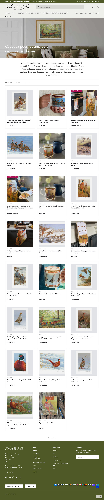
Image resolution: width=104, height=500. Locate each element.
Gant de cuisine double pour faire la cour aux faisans (83, 252)
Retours (35, 450)
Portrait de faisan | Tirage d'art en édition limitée (19, 381)
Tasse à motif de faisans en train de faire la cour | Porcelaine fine (52, 164)
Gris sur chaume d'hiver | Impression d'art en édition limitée (19, 295)
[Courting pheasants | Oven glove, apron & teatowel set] (84, 103)
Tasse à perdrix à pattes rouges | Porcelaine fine (49, 121)
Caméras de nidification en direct (54, 13)
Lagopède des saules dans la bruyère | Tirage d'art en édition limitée (82, 338)
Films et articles (33, 13)
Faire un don (83, 13)
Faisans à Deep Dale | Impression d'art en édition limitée (83, 295)
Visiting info (39, 1)
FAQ (34, 465)
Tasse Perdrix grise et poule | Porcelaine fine (51, 207)
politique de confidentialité (37, 458)
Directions (53, 1)
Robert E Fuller (12, 494)
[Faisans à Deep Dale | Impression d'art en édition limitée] (84, 277)
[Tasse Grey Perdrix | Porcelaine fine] (52, 277)
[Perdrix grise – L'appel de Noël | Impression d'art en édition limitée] (20, 320)
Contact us (10, 472)
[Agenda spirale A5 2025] (52, 405)
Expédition (36, 454)
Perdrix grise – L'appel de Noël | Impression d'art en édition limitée (17, 338)
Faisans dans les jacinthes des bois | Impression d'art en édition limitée (17, 424)
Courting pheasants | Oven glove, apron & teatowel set (83, 121)
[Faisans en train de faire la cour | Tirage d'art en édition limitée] (84, 189)
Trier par (18, 83)
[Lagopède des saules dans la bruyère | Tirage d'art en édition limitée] (84, 320)
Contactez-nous (37, 469)
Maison (7, 13)
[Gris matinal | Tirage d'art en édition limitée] (84, 146)
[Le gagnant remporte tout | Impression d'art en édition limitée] (52, 320)
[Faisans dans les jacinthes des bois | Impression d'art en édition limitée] (20, 405)
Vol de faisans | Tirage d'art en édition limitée (50, 252)
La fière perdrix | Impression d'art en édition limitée (82, 381)
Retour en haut (52, 438)
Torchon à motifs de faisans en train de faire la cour (18, 252)
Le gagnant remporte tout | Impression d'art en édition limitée (50, 338)
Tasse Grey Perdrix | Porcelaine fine (50, 294)
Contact (91, 13)
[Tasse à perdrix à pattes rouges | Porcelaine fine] (52, 103)
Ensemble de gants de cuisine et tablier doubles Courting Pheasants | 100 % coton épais (20, 208)
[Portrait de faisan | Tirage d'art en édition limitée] (20, 363)
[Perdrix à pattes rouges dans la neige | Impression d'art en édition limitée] (20, 103)
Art (13, 13)
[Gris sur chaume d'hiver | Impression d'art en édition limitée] (20, 277)
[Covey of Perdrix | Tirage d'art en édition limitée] (20, 146)
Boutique (21, 13)
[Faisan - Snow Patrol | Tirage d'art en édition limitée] (52, 363)
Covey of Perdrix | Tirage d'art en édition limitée (19, 164)
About (35, 472)
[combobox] (60, 7)
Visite (76, 13)
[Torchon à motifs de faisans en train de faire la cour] (20, 234)
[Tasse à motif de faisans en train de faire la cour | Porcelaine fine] (52, 146)
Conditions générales (39, 462)
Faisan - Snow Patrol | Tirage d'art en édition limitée (50, 381)
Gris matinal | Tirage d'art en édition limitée (82, 164)
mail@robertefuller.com (16, 468)
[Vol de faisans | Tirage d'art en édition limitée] (52, 234)
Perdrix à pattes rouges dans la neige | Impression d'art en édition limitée (19, 121)
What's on (32, 1)
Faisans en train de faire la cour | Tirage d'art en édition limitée (83, 207)
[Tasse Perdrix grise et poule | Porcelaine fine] (52, 189)
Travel (7, 16)
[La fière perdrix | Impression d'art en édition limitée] (84, 363)
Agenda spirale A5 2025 (46, 423)
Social (97, 13)
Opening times (46, 1)
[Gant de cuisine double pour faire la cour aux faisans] (84, 234)
